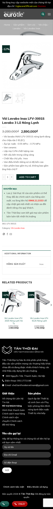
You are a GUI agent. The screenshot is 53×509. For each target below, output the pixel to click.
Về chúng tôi (8, 398)
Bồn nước (44, 409)
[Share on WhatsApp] (4, 234)
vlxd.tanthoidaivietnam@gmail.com (30, 385)
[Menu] (49, 14)
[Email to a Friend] (11, 234)
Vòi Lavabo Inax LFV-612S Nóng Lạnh (39, 319)
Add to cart (27, 177)
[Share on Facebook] (7, 234)
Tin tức (5, 402)
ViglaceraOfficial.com (26, 6)
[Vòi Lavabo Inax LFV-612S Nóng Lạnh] (39, 301)
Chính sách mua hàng (13, 413)
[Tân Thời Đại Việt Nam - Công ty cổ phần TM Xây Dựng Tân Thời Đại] (19, 14)
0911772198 (24, 380)
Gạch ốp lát (34, 398)
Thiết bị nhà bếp (36, 413)
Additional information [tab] (17, 253)
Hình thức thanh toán (13, 410)
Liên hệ (19, 398)
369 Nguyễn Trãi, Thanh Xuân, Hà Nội (25, 375)
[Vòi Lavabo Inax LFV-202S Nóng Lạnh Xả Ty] (13, 301)
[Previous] (6, 65)
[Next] (46, 65)
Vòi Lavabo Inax (32, 28)
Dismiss (42, 6)
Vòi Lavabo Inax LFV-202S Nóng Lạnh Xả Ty (13, 320)
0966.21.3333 (36, 200)
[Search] (43, 14)
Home (7, 24)
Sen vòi (31, 24)
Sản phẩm (18, 24)
